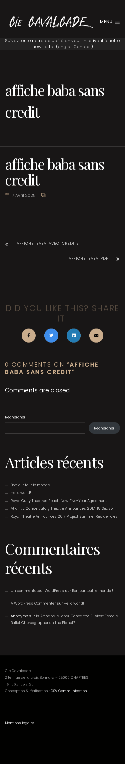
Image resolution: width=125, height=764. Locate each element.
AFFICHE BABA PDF (88, 258)
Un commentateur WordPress (37, 590)
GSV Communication (69, 690)
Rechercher (15, 417)
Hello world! (21, 492)
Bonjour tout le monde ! (31, 485)
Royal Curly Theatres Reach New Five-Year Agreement (59, 500)
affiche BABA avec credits (48, 243)
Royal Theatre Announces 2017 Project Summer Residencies (64, 516)
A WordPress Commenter (33, 603)
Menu (107, 21)
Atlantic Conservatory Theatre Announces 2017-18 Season (63, 508)
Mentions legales (20, 723)
